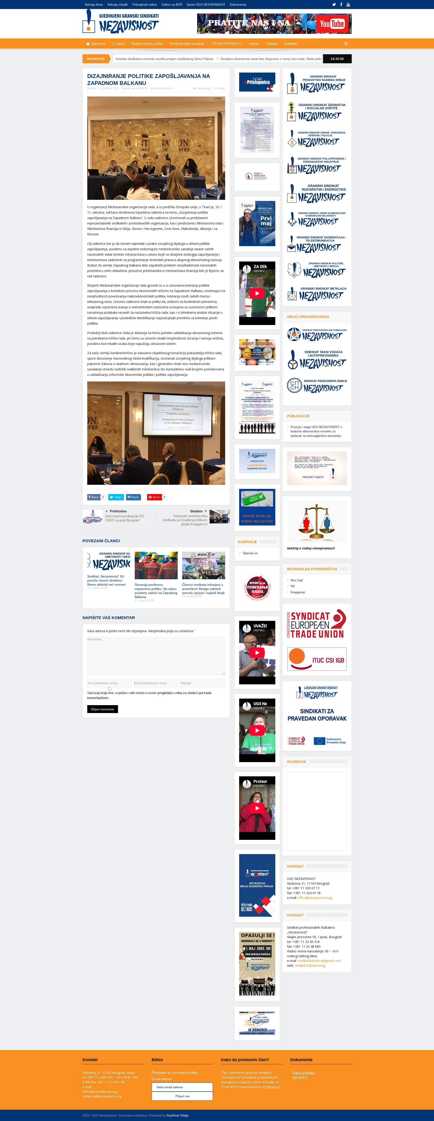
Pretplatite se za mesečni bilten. (175, 1072)
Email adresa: (162, 1079)
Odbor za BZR (172, 4)
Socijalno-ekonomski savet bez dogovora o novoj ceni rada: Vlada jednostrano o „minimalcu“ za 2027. (224, 59)
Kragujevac (298, 592)
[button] (257, 130)
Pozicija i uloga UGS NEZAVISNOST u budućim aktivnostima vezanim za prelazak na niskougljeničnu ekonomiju (316, 431)
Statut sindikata (303, 1072)
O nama (119, 43)
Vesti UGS (142, 88)
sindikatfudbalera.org (310, 965)
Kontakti (291, 43)
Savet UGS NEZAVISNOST (206, 4)
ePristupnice (271, 1087)
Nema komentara (161, 88)
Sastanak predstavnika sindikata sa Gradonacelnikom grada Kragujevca (185, 520)
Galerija (272, 43)
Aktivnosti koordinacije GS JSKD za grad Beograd (124, 518)
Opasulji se (250, 553)
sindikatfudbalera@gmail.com (319, 961)
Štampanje (204, 88)
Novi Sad (297, 580)
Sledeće (196, 511)
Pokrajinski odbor (144, 4)
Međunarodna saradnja (187, 43)
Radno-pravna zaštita (147, 43)
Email (221, 88)
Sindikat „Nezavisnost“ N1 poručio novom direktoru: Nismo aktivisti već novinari (106, 580)
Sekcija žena (94, 4)
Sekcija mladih (117, 4)
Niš (293, 586)
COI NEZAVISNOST (226, 43)
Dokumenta (238, 4)
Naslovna (99, 43)
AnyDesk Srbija (177, 1115)
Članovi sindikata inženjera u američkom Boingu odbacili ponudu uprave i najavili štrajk (203, 589)
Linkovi (254, 43)
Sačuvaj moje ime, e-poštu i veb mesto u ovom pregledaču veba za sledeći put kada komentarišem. (149, 695)
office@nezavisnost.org (315, 897)
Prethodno (118, 511)
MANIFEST (300, 1077)
